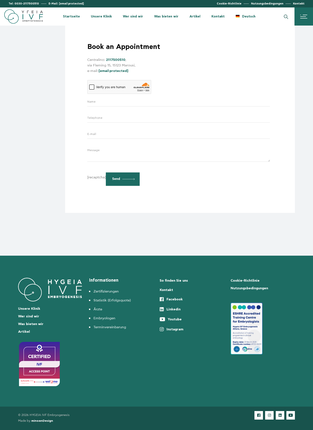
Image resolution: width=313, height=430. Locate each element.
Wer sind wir (28, 316)
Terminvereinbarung (109, 327)
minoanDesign (42, 420)
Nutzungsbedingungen (267, 3)
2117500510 (115, 60)
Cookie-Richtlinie (229, 3)
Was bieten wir (30, 324)
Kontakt (298, 3)
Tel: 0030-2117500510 (24, 3)
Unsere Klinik (29, 308)
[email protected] (113, 71)
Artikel (24, 331)
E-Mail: (66, 3)
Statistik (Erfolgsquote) (112, 300)
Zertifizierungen (106, 291)
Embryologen (104, 318)
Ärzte (97, 309)
